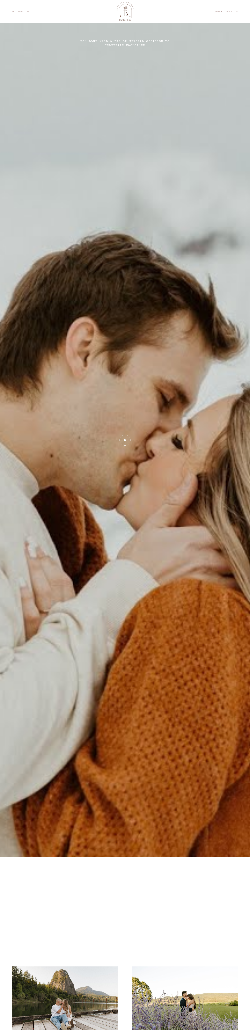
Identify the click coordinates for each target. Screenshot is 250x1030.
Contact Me (229, 11)
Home (13, 11)
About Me (20, 11)
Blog (237, 11)
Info (28, 11)
